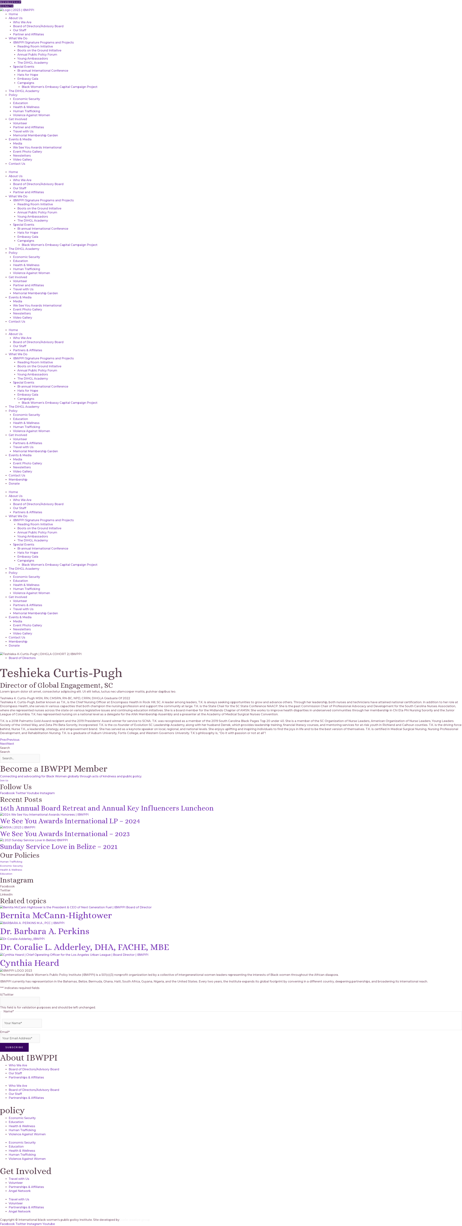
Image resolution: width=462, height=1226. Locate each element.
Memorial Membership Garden (35, 135)
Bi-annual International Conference (42, 70)
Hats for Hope (27, 74)
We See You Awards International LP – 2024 (70, 821)
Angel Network (20, 1191)
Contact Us (17, 163)
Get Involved (18, 119)
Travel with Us (23, 131)
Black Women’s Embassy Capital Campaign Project (59, 87)
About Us (16, 18)
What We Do (18, 38)
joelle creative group (135, 1219)
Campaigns (25, 83)
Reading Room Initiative (35, 46)
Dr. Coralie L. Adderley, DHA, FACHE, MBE (84, 947)
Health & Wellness (26, 107)
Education (20, 103)
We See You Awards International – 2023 (65, 834)
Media (17, 143)
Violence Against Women (31, 115)
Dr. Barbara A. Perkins (44, 931)
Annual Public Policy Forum (37, 54)
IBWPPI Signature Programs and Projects (43, 42)
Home (13, 14)
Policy (13, 95)
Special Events (23, 66)
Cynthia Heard (29, 963)
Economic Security (26, 99)
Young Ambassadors (32, 58)
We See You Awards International (37, 147)
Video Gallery (22, 159)
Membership (18, 479)
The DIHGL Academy (32, 62)
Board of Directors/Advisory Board (38, 26)
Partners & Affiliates (27, 350)
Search (5, 748)
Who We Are (22, 22)
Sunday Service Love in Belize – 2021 (59, 846)
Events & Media (20, 139)
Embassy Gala (27, 78)
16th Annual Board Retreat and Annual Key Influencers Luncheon (107, 808)
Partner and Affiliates (28, 34)
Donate (14, 483)
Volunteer (20, 123)
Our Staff (19, 30)
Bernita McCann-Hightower (56, 915)
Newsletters (22, 155)
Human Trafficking (26, 111)
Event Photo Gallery (27, 151)
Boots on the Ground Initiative (39, 50)
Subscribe (14, 1047)
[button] (231, 886)
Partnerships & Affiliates (26, 1077)
